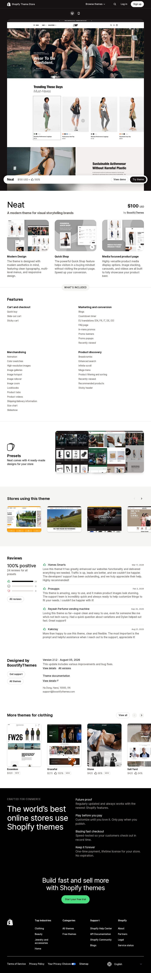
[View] (24, 519)
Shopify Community (101, 939)
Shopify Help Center (101, 928)
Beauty (38, 934)
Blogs (93, 945)
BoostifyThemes (135, 212)
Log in (124, 4)
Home (38, 948)
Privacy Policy (36, 963)
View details (49, 668)
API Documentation (100, 934)
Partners (122, 934)
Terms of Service (16, 963)
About (121, 928)
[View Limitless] (72, 452)
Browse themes (94, 4)
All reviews (15, 599)
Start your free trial (75, 899)
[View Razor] (108, 452)
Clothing (39, 928)
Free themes (69, 934)
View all (123, 715)
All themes (15, 681)
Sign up (137, 4)
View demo (120, 179)
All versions (65, 668)
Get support (16, 674)
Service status (126, 945)
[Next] (141, 498)
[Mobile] (78, 13)
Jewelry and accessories (41, 941)
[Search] (115, 4)
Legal (121, 939)
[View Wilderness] (90, 452)
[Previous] (134, 498)
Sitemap (83, 963)
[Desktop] (72, 13)
